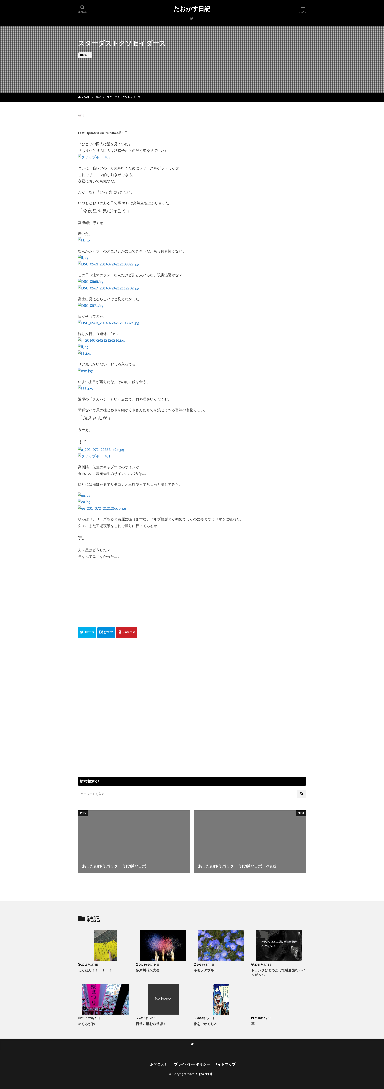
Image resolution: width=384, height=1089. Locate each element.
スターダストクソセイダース (124, 97)
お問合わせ (160, 1064)
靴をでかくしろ (205, 1024)
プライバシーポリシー (192, 1064)
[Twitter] (87, 632)
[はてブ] (106, 632)
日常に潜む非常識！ (151, 1024)
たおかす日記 (192, 9)
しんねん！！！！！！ (95, 970)
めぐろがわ (86, 1024)
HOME (86, 97)
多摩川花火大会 (148, 970)
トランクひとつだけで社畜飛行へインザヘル (278, 973)
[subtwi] (192, 18)
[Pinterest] (126, 632)
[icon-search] (301, 794)
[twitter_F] (192, 1044)
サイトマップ (225, 1064)
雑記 (85, 55)
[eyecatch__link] (105, 945)
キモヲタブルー (205, 970)
